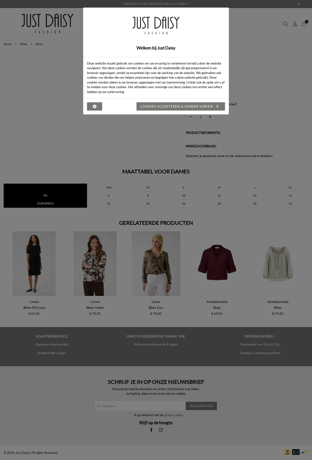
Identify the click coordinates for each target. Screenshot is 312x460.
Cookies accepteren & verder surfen (177, 106)
